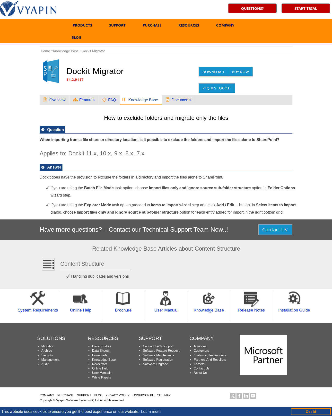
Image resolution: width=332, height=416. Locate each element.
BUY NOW (240, 71)
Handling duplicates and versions (100, 276)
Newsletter (99, 364)
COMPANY (225, 25)
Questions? (252, 8)
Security (47, 355)
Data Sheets (101, 350)
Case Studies (101, 346)
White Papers (101, 377)
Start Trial (306, 8)
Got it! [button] (311, 412)
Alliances (200, 346)
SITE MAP (164, 395)
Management (50, 359)
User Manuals (102, 373)
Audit (45, 364)
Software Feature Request (161, 350)
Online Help (100, 368)
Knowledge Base (104, 359)
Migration (47, 346)
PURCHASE (152, 25)
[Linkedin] (246, 396)
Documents (181, 100)
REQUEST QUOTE (216, 87)
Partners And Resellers (210, 359)
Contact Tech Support (158, 346)
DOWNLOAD (213, 71)
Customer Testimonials (210, 355)
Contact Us (202, 368)
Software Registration (158, 359)
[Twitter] (233, 396)
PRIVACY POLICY (117, 395)
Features (87, 100)
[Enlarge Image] (55, 60)
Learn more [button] (151, 411)
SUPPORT (117, 25)
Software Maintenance (158, 355)
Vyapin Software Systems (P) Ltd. (78, 400)
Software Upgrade (155, 364)
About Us (200, 373)
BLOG (76, 37)
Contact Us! (275, 229)
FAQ (112, 100)
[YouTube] (253, 396)
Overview (57, 100)
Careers (199, 364)
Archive (46, 350)
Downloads (99, 355)
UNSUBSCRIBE (143, 395)
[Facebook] (239, 396)
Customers (201, 350)
